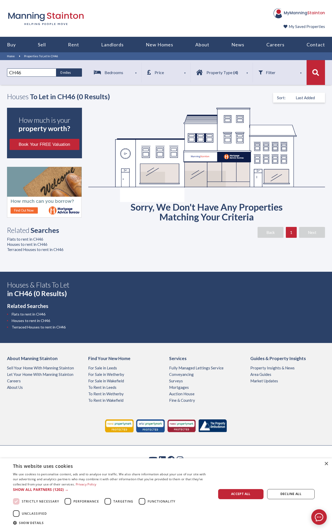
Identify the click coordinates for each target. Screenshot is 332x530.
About (202, 44)
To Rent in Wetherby (106, 393)
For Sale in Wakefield (106, 380)
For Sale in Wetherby (106, 374)
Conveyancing (181, 374)
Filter (270, 72)
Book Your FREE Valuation (44, 144)
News (237, 44)
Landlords (112, 44)
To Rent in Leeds (102, 387)
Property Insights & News (272, 368)
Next (312, 232)
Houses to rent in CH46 (27, 244)
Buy (11, 44)
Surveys (176, 380)
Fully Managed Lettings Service (196, 368)
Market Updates (264, 380)
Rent (73, 44)
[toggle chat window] (319, 517)
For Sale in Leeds (102, 368)
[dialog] (166, 494)
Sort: (281, 97)
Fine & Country (182, 400)
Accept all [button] (241, 494)
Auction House (182, 393)
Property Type (222, 72)
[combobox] (31, 72)
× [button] (326, 464)
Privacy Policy (86, 484)
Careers (275, 44)
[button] (111, 489)
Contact (316, 44)
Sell (42, 44)
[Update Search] (316, 72)
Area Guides (260, 374)
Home (11, 56)
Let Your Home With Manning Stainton (40, 374)
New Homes (159, 44)
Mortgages (179, 387)
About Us (15, 387)
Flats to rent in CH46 (25, 239)
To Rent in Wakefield (105, 400)
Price (159, 72)
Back (270, 232)
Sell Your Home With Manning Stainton (40, 368)
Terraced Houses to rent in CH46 (35, 249)
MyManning (304, 13)
